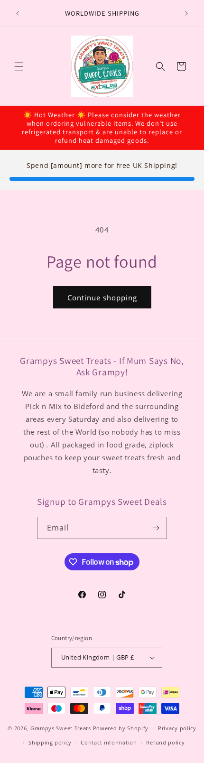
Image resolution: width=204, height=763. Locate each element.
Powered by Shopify (121, 728)
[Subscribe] (156, 528)
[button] (19, 66)
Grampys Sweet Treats (60, 728)
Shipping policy (50, 742)
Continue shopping (102, 297)
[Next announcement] (186, 13)
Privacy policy (177, 728)
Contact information (109, 742)
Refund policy (165, 742)
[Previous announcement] (17, 13)
